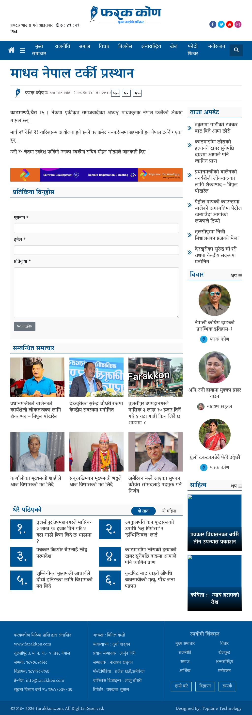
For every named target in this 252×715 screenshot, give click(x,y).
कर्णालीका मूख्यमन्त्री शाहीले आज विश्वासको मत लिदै (35, 482)
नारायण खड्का (219, 406)
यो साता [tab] (143, 511)
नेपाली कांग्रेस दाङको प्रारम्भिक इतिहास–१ (215, 326)
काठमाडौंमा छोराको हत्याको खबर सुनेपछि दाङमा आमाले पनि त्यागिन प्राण (150, 556)
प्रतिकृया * (22, 262)
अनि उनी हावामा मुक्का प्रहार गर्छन (215, 393)
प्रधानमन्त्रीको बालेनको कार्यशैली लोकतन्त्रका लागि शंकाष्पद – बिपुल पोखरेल (35, 410)
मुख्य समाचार (39, 50)
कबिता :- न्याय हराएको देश (214, 599)
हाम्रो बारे (181, 686)
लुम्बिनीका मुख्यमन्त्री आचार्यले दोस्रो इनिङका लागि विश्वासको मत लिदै (64, 580)
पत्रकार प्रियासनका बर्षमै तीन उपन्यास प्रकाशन (214, 538)
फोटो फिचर (193, 50)
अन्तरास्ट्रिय (151, 46)
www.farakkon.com (32, 645)
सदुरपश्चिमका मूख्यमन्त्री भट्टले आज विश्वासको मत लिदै (95, 482)
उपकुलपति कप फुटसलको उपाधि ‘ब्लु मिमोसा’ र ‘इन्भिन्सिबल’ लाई (149, 529)
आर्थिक (184, 671)
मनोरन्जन (216, 46)
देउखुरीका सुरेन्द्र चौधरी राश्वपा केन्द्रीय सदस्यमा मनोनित (96, 407)
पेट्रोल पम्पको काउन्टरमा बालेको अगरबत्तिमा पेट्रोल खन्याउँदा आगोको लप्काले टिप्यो (218, 212)
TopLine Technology (222, 709)
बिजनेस (125, 46)
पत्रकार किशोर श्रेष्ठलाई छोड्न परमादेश (61, 553)
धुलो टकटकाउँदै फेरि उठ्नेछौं (214, 457)
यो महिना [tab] (169, 511)
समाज (84, 46)
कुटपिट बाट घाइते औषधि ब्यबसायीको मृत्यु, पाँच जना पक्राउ (150, 580)
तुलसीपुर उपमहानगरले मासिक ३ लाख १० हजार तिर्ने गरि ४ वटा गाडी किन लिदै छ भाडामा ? (154, 413)
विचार (104, 46)
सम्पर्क (227, 686)
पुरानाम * (21, 218)
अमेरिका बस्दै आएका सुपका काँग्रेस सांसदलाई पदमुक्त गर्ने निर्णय (155, 485)
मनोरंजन (224, 671)
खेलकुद (224, 653)
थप (234, 276)
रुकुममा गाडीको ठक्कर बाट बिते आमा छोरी (216, 128)
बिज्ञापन (205, 686)
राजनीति (62, 46)
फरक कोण (34, 93)
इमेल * (20, 240)
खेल (173, 46)
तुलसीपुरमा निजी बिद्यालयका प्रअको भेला (217, 235)
